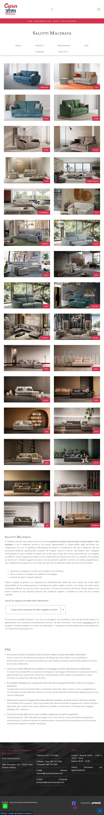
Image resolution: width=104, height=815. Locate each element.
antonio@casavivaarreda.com (50, 773)
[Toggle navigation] (98, 9)
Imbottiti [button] (39, 45)
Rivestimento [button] (64, 45)
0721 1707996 (51, 755)
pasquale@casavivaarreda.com (50, 782)
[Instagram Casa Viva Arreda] (75, 808)
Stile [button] (86, 45)
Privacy (4, 813)
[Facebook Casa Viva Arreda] (73, 804)
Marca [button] (18, 45)
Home (30, 21)
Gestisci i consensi (24, 813)
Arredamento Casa (42, 21)
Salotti (56, 21)
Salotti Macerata (68, 21)
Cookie (11, 813)
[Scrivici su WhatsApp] (5, 806)
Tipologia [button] (39, 51)
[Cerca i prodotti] (53, 9)
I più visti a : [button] (63, 51)
